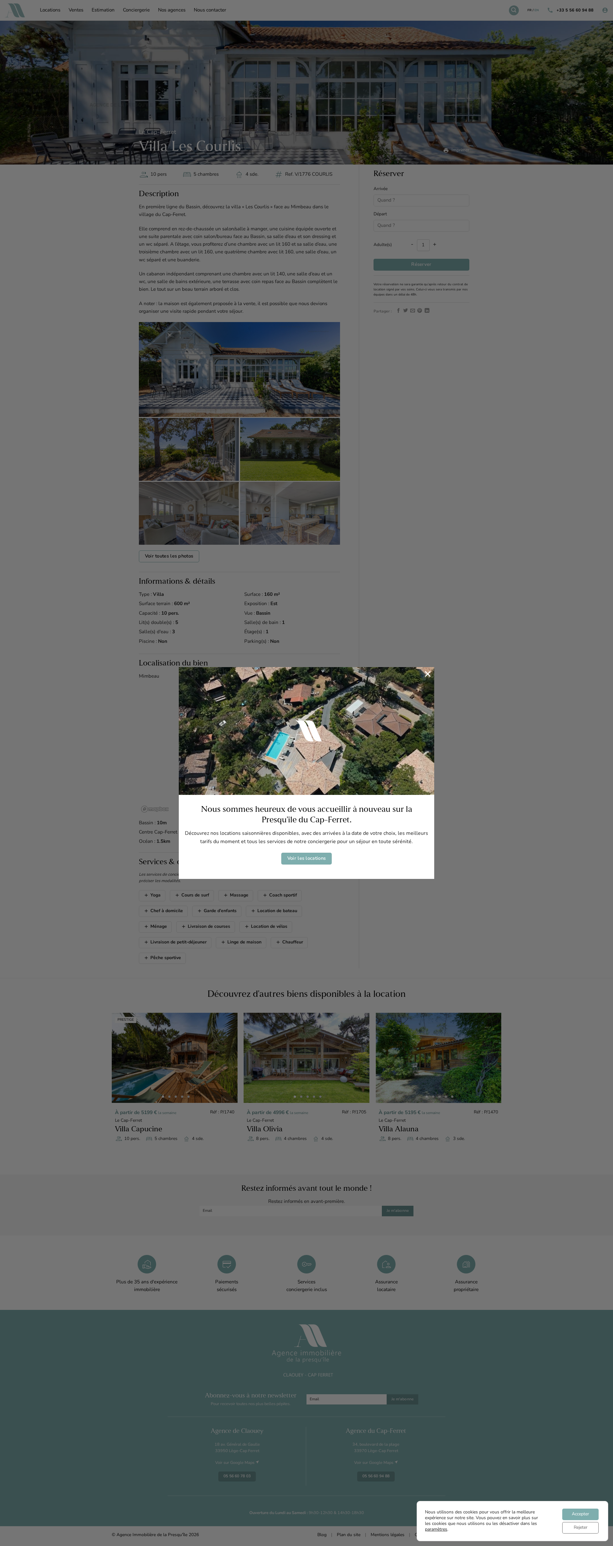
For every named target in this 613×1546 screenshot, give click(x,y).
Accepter (580, 1514)
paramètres (436, 1529)
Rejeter (580, 1527)
